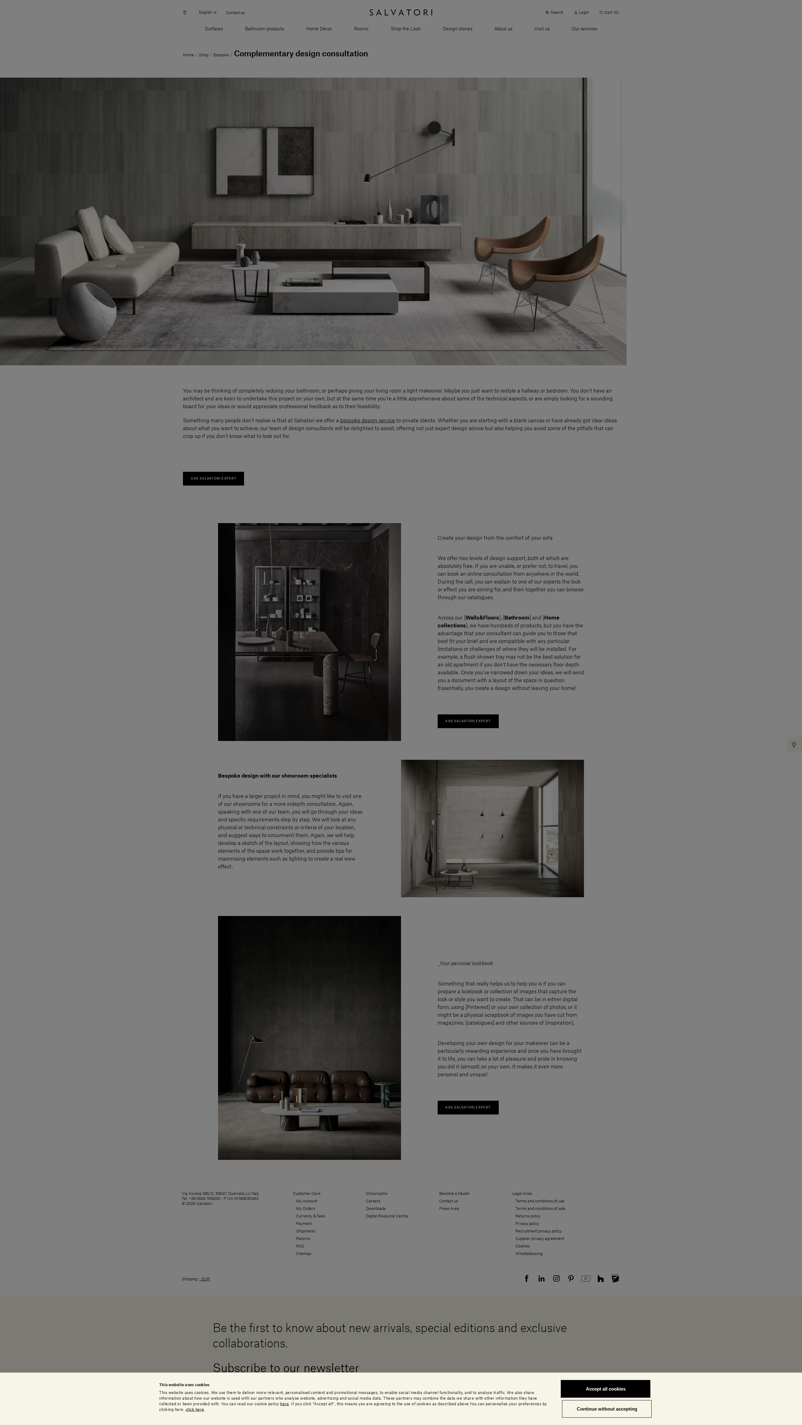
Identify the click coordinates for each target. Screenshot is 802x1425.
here (284, 1404)
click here (195, 1409)
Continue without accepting (607, 1408)
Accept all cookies (606, 1389)
